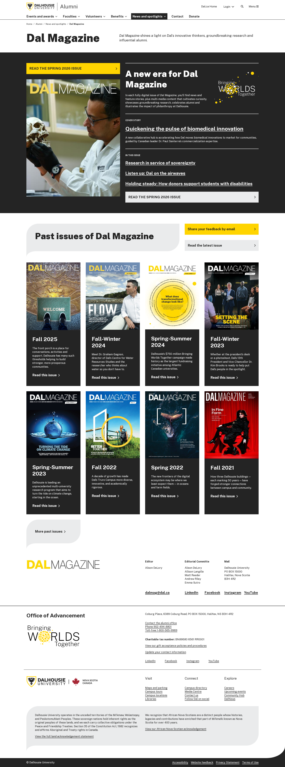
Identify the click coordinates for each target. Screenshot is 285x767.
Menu (252, 6)
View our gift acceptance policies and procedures (176, 645)
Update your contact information (165, 652)
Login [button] (226, 6)
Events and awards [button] (40, 16)
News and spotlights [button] (147, 16)
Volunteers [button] (94, 16)
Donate (194, 16)
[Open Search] (242, 6)
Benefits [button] (117, 16)
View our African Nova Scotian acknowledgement (175, 729)
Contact (177, 16)
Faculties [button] (70, 16)
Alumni (69, 6)
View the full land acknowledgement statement (64, 736)
